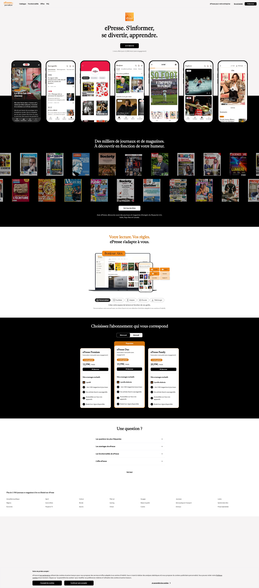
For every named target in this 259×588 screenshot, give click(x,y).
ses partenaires (45, 575)
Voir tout (129, 472)
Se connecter (238, 4)
